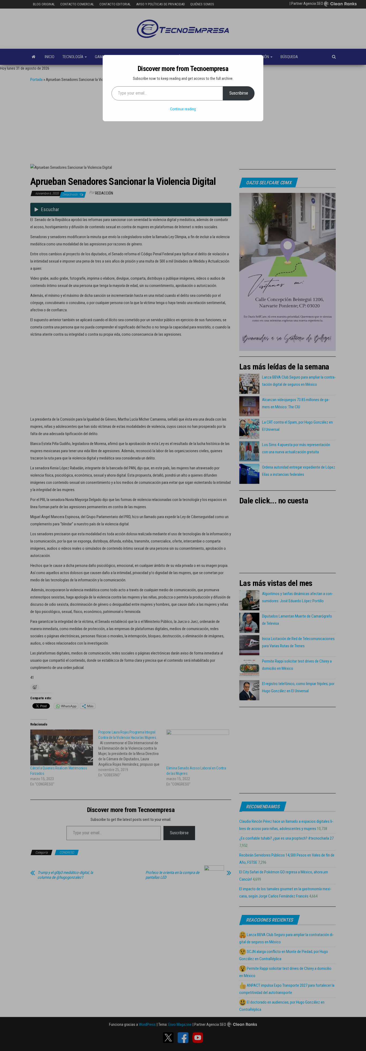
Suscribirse (238, 93)
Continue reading (183, 109)
